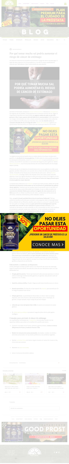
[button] (48, 244)
